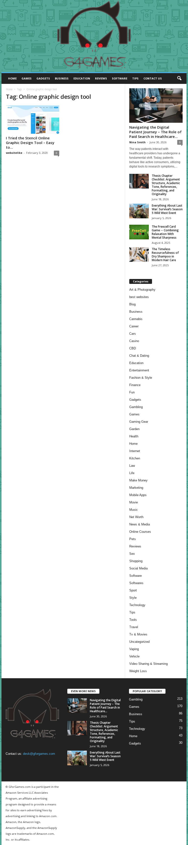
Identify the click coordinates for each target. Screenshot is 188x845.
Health (133, 436)
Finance (135, 385)
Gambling (136, 407)
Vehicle (134, 656)
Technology (137, 605)
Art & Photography (142, 289)
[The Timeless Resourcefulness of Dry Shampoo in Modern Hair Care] (139, 254)
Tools (133, 620)
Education (81, 78)
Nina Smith (137, 142)
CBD (132, 348)
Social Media (138, 568)
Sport (133, 590)
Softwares (136, 583)
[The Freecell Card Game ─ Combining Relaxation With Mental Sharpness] (139, 232)
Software (119, 78)
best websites (139, 297)
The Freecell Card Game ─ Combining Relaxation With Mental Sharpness (165, 232)
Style (133, 598)
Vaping (134, 649)
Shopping (135, 561)
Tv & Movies (138, 634)
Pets (132, 539)
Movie (133, 502)
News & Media (139, 524)
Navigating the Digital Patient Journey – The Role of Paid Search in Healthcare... (155, 132)
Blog (132, 304)
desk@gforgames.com (39, 754)
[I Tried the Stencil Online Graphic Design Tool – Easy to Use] (32, 119)
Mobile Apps (138, 495)
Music (133, 509)
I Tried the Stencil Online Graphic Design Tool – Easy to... (30, 142)
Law (132, 465)
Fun (132, 392)
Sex (132, 554)
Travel (133, 627)
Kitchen (134, 458)
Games (27, 78)
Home (12, 78)
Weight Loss (138, 671)
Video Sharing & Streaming (148, 664)
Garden (134, 429)
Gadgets (43, 78)
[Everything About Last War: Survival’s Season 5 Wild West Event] (139, 211)
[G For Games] (94, 36)
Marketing (136, 487)
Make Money (138, 480)
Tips (135, 78)
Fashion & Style (140, 377)
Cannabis (135, 319)
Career (134, 326)
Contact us (152, 78)
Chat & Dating (139, 355)
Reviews (101, 78)
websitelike (14, 153)
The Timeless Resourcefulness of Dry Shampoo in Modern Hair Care (165, 254)
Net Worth (136, 517)
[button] (179, 78)
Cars (132, 333)
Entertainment (139, 370)
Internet (134, 451)
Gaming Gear (138, 421)
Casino (134, 341)
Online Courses (140, 532)
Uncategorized (139, 642)
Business (62, 78)
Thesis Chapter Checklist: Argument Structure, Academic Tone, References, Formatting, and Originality (166, 185)
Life (131, 473)
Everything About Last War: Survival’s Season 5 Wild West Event (167, 209)
